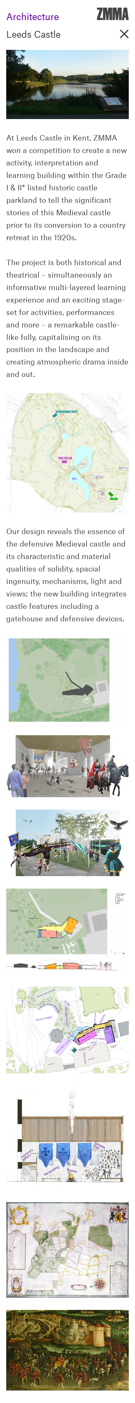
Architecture (32, 15)
